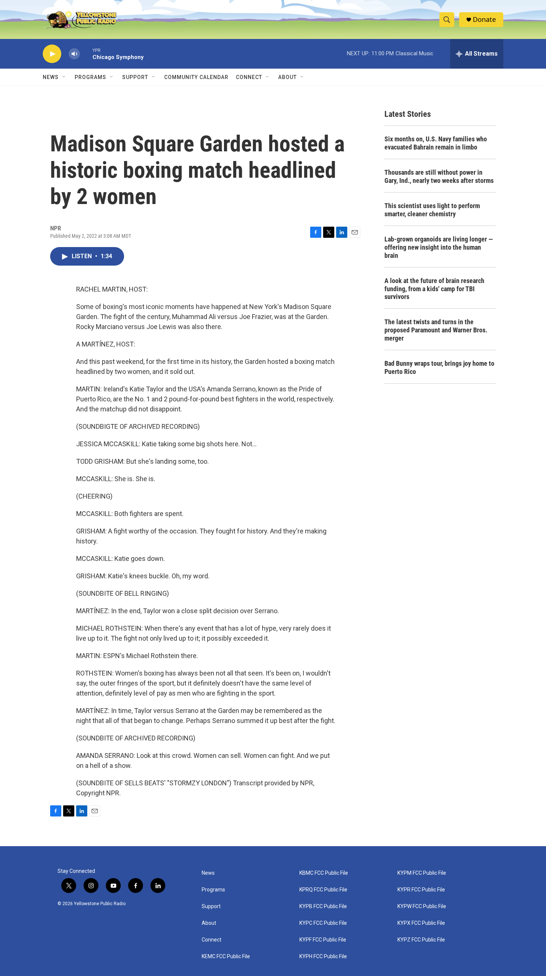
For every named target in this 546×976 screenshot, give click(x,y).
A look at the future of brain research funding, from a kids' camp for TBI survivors (434, 289)
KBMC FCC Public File (323, 873)
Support (135, 77)
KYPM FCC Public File (421, 873)
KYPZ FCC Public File (421, 940)
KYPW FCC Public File (421, 906)
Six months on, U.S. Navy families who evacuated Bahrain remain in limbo (435, 143)
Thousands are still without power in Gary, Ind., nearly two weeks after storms (439, 176)
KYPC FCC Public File (323, 923)
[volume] (74, 54)
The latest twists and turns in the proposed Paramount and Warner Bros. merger (435, 330)
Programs (90, 77)
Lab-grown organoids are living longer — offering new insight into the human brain (438, 247)
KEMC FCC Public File (226, 956)
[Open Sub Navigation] (64, 77)
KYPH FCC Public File (323, 956)
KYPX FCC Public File (421, 923)
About (209, 923)
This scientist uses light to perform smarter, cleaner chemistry (432, 210)
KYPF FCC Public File (322, 940)
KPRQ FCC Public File (323, 890)
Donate (484, 19)
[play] (52, 54)
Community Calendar (196, 77)
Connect (249, 77)
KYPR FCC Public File (421, 890)
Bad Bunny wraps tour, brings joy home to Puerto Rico (439, 367)
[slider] (86, 53)
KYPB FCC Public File (323, 906)
